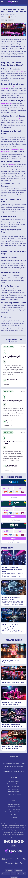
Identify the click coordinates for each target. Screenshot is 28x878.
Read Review (14, 497)
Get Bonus (14, 495)
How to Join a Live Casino (13, 761)
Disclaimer (14, 814)
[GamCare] (9, 863)
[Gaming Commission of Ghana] (7, 859)
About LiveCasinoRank (14, 804)
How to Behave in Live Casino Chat (13, 769)
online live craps (19, 71)
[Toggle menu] (2, 1)
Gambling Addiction (13, 791)
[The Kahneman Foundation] (17, 859)
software (5, 269)
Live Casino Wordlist (13, 781)
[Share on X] (2, 20)
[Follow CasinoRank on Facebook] (5, 841)
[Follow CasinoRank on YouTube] (15, 841)
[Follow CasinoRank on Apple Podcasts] (22, 841)
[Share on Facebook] (6, 20)
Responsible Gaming (13, 786)
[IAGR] (16, 863)
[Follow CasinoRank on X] (12, 841)
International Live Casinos (14, 794)
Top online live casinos (6, 103)
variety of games (21, 118)
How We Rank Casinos (14, 809)
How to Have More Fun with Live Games (14, 763)
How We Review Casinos (13, 807)
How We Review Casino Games (13, 812)
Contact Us (14, 817)
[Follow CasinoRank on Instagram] (8, 841)
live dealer (11, 164)
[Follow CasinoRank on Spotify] (18, 841)
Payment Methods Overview (13, 789)
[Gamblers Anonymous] (24, 859)
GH (13, 845)
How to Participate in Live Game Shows (13, 771)
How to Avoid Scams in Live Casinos (13, 766)
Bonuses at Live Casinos (13, 784)
